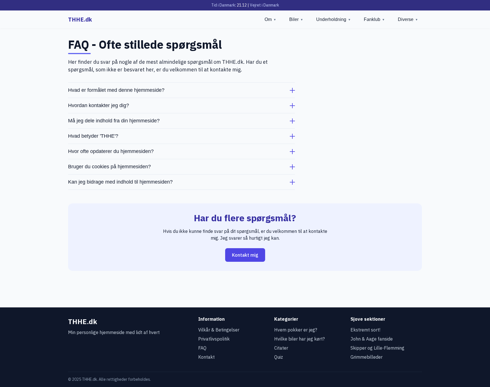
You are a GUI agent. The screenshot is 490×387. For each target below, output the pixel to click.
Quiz (278, 357)
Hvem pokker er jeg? (295, 330)
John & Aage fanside (371, 339)
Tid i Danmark (223, 5)
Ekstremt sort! (365, 330)
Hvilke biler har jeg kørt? (299, 339)
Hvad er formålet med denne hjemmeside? (116, 90)
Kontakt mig (245, 255)
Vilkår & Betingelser (218, 330)
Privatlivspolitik (214, 339)
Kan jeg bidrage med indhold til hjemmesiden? (120, 182)
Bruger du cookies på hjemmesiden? (109, 166)
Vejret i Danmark (264, 5)
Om (270, 19)
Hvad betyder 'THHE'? (93, 136)
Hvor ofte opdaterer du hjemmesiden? (111, 151)
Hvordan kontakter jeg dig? (98, 105)
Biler (296, 19)
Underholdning (333, 19)
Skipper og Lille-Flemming (377, 348)
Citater (281, 348)
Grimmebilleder (366, 357)
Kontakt (206, 357)
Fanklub (374, 19)
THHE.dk (80, 19)
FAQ (202, 348)
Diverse (407, 19)
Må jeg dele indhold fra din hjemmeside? (114, 121)
